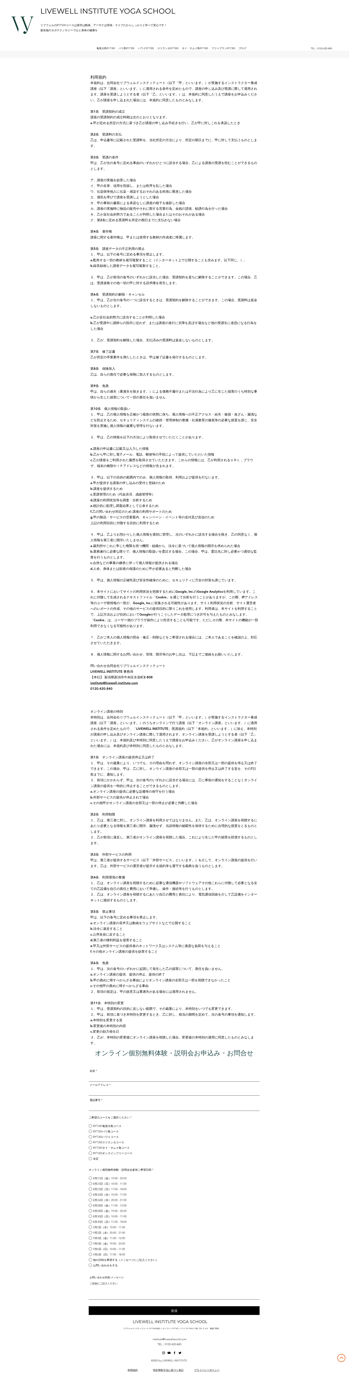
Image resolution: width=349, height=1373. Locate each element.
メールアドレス (99, 1084)
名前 (92, 1070)
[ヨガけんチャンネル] (169, 1353)
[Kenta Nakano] (163, 1353)
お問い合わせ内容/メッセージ (107, 1277)
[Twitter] (180, 1353)
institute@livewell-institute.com (114, 683)
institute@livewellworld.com (169, 1339)
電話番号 (95, 1100)
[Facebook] (174, 1353)
